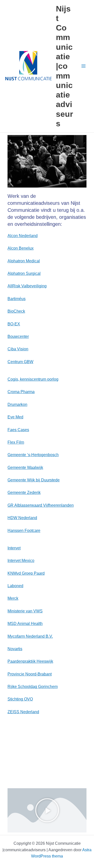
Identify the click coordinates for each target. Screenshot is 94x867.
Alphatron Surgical (24, 273)
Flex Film (16, 442)
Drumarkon (17, 404)
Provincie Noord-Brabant (30, 674)
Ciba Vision (18, 349)
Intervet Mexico (21, 560)
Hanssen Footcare (24, 530)
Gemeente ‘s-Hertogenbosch (33, 455)
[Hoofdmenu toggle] (83, 66)
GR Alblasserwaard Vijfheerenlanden (41, 505)
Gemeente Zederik (24, 492)
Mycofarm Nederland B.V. (30, 636)
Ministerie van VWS (25, 611)
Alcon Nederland (23, 236)
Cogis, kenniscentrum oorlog (33, 379)
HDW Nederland (22, 518)
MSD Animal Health (25, 623)
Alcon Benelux (21, 248)
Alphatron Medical (24, 261)
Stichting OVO (20, 699)
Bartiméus (17, 299)
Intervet (14, 548)
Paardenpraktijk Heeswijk (30, 661)
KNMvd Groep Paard (26, 573)
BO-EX (14, 324)
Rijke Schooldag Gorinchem (33, 686)
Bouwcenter (18, 336)
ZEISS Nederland (23, 712)
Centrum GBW (20, 362)
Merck (13, 598)
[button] (47, 810)
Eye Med (15, 417)
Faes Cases (18, 430)
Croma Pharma (21, 392)
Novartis (15, 649)
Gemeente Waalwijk (25, 467)
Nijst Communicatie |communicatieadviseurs (64, 66)
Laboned (15, 586)
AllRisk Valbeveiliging (27, 286)
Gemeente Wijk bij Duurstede (34, 480)
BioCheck (16, 311)
